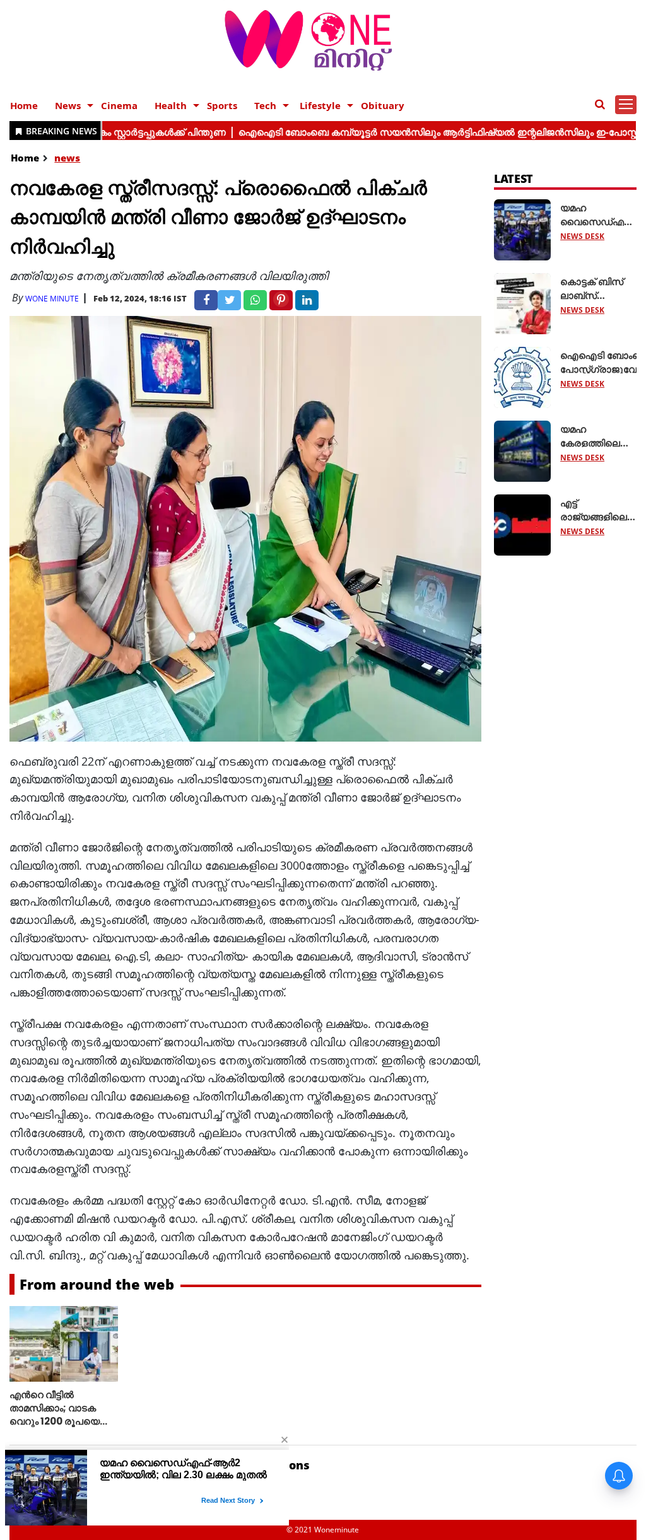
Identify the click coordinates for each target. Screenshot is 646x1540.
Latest (514, 178)
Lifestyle (320, 105)
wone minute (52, 298)
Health (171, 105)
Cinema (119, 105)
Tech (265, 105)
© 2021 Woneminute (322, 1529)
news (67, 157)
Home (24, 105)
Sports (222, 105)
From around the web (97, 1284)
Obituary (382, 105)
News (68, 105)
